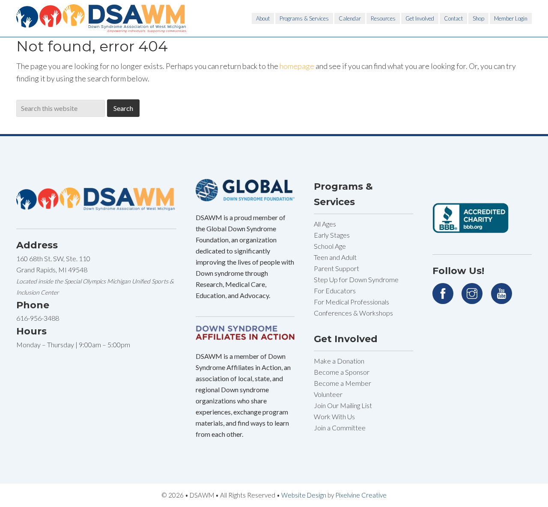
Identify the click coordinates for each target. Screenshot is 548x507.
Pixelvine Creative (361, 495)
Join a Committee (340, 427)
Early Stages (332, 235)
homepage (297, 66)
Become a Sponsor (341, 372)
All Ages (325, 224)
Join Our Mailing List (343, 405)
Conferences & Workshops (353, 313)
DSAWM (102, 18)
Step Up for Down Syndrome (356, 279)
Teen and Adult (335, 257)
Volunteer (328, 394)
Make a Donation (339, 361)
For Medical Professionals (351, 302)
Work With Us (334, 416)
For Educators (335, 290)
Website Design (303, 495)
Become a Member (342, 383)
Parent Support (336, 268)
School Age (330, 246)
